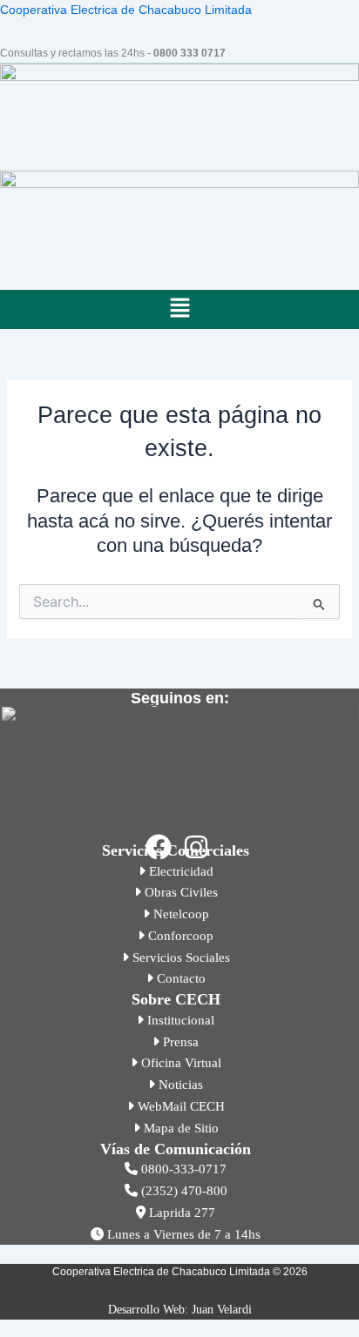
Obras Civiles (179, 892)
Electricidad (179, 871)
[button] (179, 309)
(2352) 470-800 (182, 1191)
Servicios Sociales (179, 957)
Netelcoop (179, 914)
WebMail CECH (179, 1106)
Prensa (179, 1042)
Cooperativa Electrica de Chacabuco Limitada (126, 10)
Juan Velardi (222, 1309)
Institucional (179, 1020)
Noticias (179, 1085)
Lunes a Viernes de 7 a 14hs (182, 1234)
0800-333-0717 (182, 1169)
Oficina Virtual (179, 1063)
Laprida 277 (180, 1212)
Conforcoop (179, 936)
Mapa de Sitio (179, 1128)
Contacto (179, 978)
